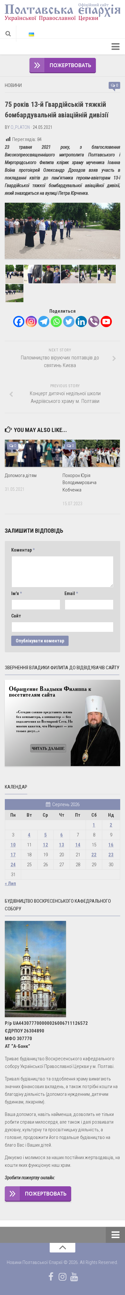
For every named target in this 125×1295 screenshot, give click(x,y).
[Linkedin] (81, 321)
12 (45, 845)
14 (77, 845)
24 (13, 864)
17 (13, 855)
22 (93, 855)
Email (71, 593)
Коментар (23, 550)
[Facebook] (18, 321)
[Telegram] (43, 321)
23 (110, 855)
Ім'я (16, 593)
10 (13, 845)
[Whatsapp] (56, 321)
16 (110, 845)
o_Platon (20, 127)
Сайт (16, 615)
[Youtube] (106, 321)
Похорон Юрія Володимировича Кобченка (79, 483)
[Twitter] (68, 321)
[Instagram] (31, 321)
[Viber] (93, 321)
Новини (13, 85)
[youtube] (74, 1276)
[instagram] (62, 1276)
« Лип (10, 883)
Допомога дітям (21, 475)
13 (61, 845)
